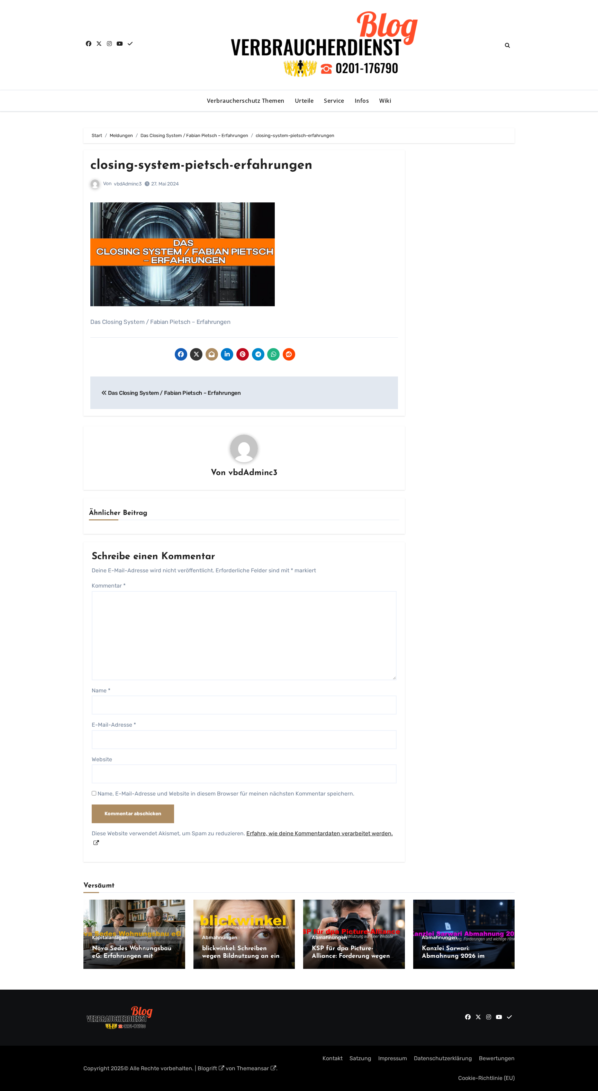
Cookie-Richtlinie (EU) (486, 1078)
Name (101, 690)
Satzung (360, 1058)
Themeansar (253, 1068)
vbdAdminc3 (128, 184)
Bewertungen (497, 1058)
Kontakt (333, 1058)
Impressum (392, 1058)
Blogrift (207, 1068)
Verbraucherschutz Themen (245, 100)
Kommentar (109, 585)
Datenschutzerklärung (443, 1058)
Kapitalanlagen (110, 937)
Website (102, 759)
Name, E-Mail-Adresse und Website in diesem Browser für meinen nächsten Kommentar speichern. (226, 793)
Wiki (385, 100)
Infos (362, 100)
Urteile (304, 100)
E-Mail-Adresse (114, 724)
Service (334, 100)
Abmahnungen (219, 937)
